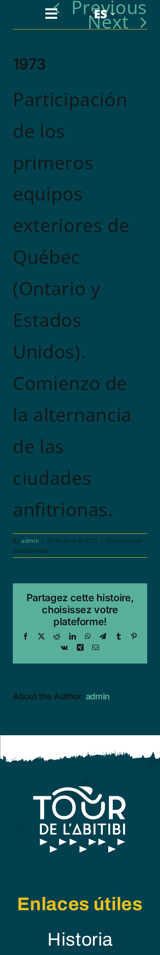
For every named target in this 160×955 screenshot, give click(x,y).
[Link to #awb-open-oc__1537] (51, 13)
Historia (80, 939)
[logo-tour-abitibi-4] (80, 793)
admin (30, 540)
